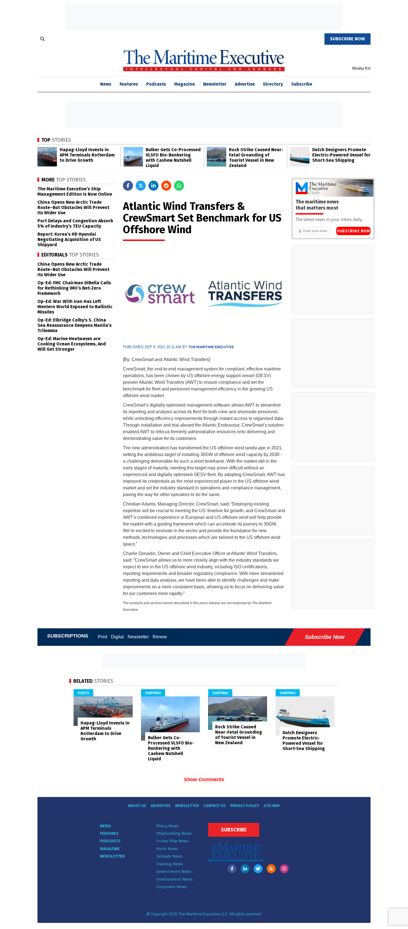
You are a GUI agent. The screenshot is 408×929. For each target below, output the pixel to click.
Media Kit (361, 68)
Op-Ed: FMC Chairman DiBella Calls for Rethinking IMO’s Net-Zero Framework (74, 288)
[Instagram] (284, 868)
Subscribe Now (353, 231)
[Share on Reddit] (166, 186)
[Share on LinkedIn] (153, 186)
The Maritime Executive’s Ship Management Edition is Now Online (74, 191)
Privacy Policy (244, 805)
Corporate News (171, 886)
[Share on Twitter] (141, 186)
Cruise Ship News (172, 840)
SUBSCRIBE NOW (347, 38)
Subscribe (301, 84)
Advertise (245, 84)
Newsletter (214, 84)
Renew (160, 636)
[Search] (42, 40)
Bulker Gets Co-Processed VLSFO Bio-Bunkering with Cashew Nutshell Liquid (173, 157)
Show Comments (204, 779)
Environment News (174, 879)
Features (129, 84)
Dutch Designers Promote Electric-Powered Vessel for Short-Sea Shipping (341, 155)
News (105, 825)
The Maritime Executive (211, 347)
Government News (174, 871)
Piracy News (167, 825)
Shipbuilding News (174, 833)
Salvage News (169, 856)
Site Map (271, 805)
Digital (117, 636)
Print (102, 636)
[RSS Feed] (271, 868)
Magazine (184, 84)
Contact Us (214, 805)
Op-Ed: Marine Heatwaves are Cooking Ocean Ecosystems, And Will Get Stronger (71, 344)
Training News (169, 863)
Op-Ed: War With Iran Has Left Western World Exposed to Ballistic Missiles (74, 307)
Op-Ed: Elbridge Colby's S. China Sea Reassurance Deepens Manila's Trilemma (74, 325)
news (105, 84)
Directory (273, 84)
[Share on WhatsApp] (179, 186)
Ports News (167, 848)
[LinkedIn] (245, 868)
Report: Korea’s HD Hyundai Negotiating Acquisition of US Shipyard (69, 239)
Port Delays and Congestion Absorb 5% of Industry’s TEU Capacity (75, 223)
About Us (137, 805)
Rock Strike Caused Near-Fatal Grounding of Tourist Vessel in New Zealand (256, 157)
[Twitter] (258, 868)
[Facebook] (232, 868)
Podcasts (156, 84)
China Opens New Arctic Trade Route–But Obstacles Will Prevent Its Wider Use (73, 207)
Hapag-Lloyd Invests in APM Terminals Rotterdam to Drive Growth (87, 155)
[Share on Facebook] (128, 186)
